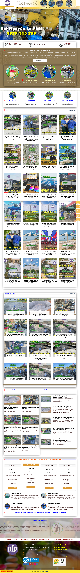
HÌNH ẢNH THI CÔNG (43, 7)
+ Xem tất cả (72, 110)
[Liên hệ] (78, 215)
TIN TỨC (64, 7)
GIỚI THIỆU (9, 539)
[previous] (3, 24)
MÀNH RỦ (15, 539)
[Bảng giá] (78, 202)
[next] (77, 24)
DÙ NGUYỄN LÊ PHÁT (56, 539)
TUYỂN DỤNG (35, 7)
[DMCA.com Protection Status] (56, 561)
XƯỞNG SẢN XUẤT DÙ (56, 7)
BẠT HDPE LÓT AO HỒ (23, 539)
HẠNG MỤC (27, 7)
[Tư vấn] (78, 210)
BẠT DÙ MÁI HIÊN (33, 539)
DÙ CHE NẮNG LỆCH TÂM (44, 539)
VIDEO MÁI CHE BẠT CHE (67, 539)
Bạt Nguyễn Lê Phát (44, 571)
